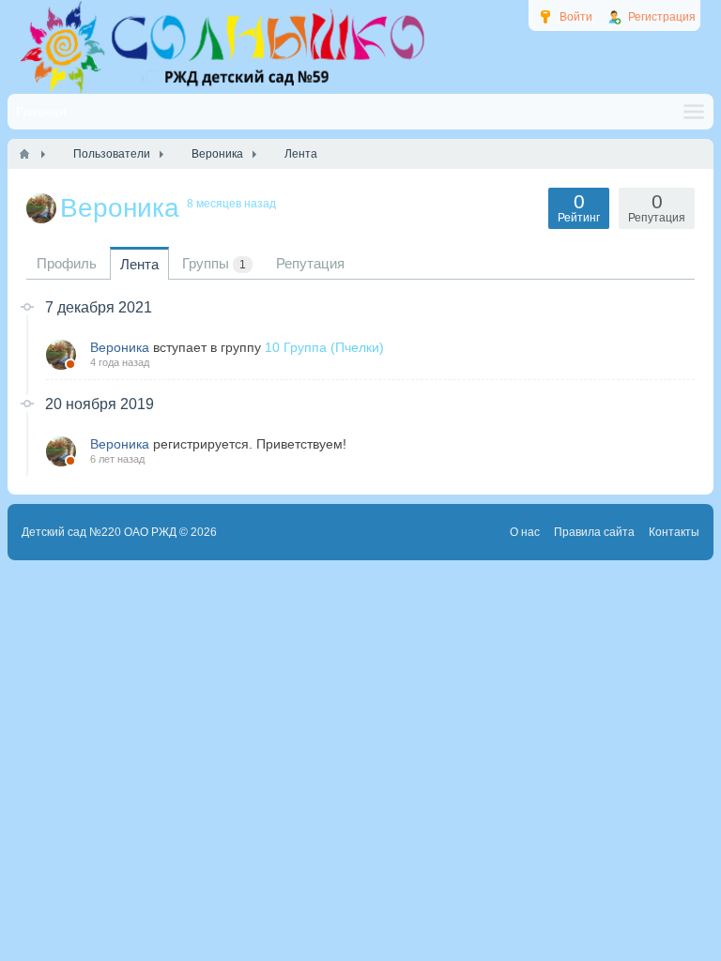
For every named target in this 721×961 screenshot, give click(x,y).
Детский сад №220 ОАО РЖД (99, 532)
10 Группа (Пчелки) (324, 347)
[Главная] (24, 154)
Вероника (119, 347)
